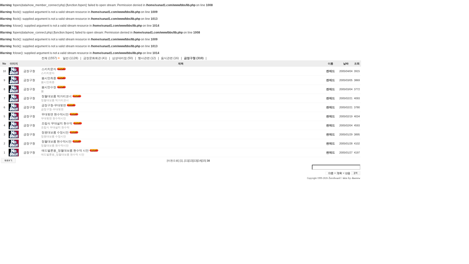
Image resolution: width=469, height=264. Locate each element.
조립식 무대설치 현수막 (57, 123)
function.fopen (76, 5)
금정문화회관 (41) (95, 58)
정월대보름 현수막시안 (57, 141)
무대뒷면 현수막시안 (55, 114)
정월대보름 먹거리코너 (57, 96)
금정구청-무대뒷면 (54, 105)
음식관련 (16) (170, 58)
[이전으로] (173, 160)
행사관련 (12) (147, 58)
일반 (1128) (70, 58)
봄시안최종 (49, 78)
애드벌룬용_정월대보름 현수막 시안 (65, 150)
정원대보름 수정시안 (55, 132)
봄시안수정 (49, 87)
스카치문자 (49, 69)
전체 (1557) (49, 58)
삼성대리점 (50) (122, 58)
